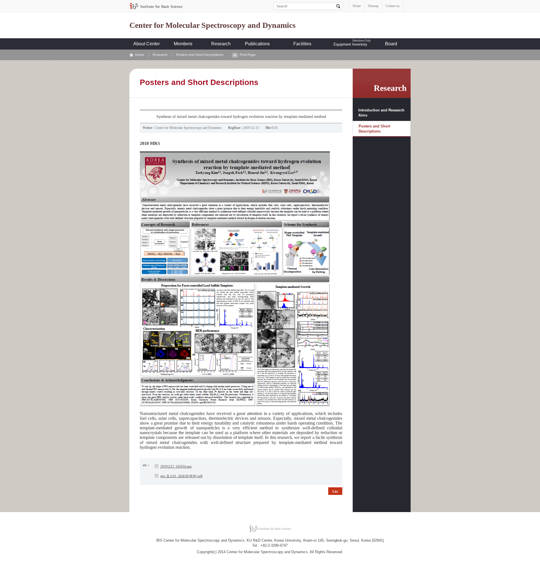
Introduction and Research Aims (381, 112)
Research (221, 43)
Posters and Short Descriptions (199, 55)
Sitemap (373, 6)
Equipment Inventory (350, 44)
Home (357, 6)
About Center (146, 43)
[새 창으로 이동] (156, 6)
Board (391, 43)
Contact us (393, 6)
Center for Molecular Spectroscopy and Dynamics (212, 25)
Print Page (248, 55)
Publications (257, 43)
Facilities (302, 43)
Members (183, 43)
